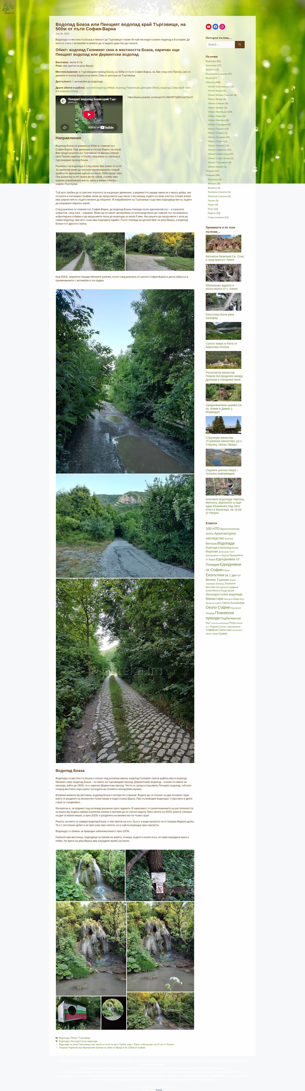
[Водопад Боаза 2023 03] (125, 671)
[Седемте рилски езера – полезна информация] (223, 464)
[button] (300, 8)
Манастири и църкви (216, 74)
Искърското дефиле (227, 587)
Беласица (213, 179)
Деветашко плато (227, 552)
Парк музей (235, 608)
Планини (210, 175)
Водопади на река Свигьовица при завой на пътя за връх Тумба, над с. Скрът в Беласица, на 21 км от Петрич (116, 1044)
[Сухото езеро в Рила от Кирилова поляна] (223, 338)
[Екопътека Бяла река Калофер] (223, 309)
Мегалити (228, 599)
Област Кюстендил (217, 111)
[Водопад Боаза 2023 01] (125, 381)
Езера (226, 570)
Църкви (222, 633)
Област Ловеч (215, 116)
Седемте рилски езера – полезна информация (222, 472)
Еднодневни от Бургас (217, 555)
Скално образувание (230, 627)
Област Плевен (216, 133)
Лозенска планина (217, 196)
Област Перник (216, 128)
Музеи (209, 78)
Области (210, 82)
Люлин (211, 200)
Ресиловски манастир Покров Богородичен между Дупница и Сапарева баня (224, 376)
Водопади (64, 1038)
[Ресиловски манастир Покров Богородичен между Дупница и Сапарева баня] (223, 367)
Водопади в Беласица (219, 547)
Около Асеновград (233, 603)
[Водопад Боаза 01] (90, 251)
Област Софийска (217, 149)
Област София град (218, 154)
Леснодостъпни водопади (84, 1041)
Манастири (214, 599)
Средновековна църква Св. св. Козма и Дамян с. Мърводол (224, 409)
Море (236, 599)
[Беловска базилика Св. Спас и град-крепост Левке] (223, 251)
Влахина (212, 188)
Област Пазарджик (217, 124)
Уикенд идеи (237, 630)
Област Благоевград (218, 86)
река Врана (133, 821)
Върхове (212, 551)
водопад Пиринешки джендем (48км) (137, 87)
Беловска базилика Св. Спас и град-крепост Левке (225, 258)
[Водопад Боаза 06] (90, 875)
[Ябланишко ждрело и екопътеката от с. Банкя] (223, 280)
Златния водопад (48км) (100, 87)
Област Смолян (216, 145)
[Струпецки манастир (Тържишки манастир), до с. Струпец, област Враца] (223, 432)
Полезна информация (220, 623)
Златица (219, 583)
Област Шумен (215, 166)
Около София (218, 607)
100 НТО (213, 529)
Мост (242, 599)
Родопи (212, 213)
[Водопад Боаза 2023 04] (160, 947)
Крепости (210, 69)
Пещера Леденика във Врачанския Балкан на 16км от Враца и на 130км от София (102, 1047)
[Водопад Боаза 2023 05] (91, 949)
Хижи (215, 634)
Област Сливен (216, 141)
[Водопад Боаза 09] (160, 1011)
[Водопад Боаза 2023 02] (125, 526)
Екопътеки (211, 65)
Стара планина (216, 217)
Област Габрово (216, 103)
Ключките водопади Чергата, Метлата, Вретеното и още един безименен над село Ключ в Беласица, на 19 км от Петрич (225, 506)
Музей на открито (214, 603)
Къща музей (227, 590)
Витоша (212, 183)
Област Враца (215, 99)
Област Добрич (216, 107)
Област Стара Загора (219, 158)
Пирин (211, 204)
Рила (210, 209)
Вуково (235, 548)
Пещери (210, 171)
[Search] (240, 44)
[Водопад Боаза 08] (159, 875)
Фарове (209, 634)
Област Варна (215, 90)
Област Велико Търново (220, 95)
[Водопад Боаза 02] (159, 251)
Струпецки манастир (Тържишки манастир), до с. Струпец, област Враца (224, 441)
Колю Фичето (213, 590)
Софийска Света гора (218, 630)
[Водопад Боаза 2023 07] (113, 1013)
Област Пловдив (216, 137)
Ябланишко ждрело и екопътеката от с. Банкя (221, 287)
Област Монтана (216, 120)
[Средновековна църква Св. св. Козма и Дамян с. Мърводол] (223, 399)
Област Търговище (80, 1038)
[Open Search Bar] (291, 8)
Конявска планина (217, 192)
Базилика (229, 539)
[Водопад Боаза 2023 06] (78, 1013)
